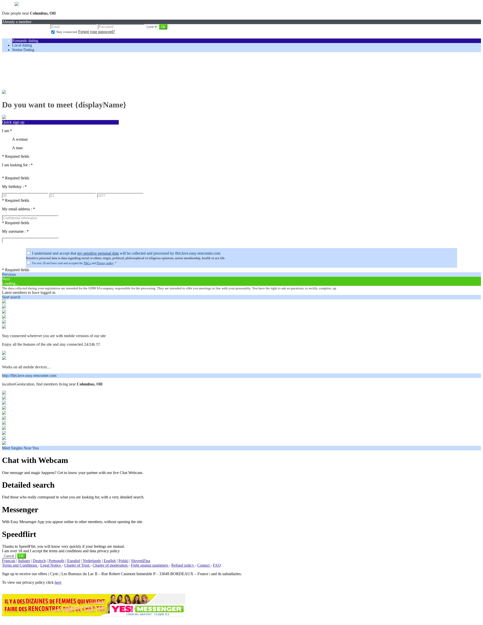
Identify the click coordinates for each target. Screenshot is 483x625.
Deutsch (39, 561)
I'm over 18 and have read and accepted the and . (74, 263)
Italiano (24, 561)
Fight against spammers (150, 565)
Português (56, 561)
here (58, 582)
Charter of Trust (77, 565)
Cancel (9, 556)
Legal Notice (51, 565)
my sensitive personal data (98, 253)
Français (8, 561)
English (110, 561)
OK (21, 556)
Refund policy (183, 565)
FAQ (217, 565)
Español (73, 561)
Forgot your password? (96, 31)
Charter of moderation (111, 565)
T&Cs (87, 263)
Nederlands (92, 561)
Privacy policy (105, 263)
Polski (123, 561)
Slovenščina (140, 561)
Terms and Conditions (20, 565)
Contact (204, 565)
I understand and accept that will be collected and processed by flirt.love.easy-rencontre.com (126, 253)
